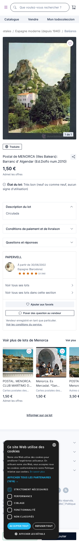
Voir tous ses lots (17, 285)
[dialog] (31, 489)
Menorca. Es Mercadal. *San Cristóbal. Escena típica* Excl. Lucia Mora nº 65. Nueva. (49, 383)
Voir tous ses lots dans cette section (30, 292)
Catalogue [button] (11, 19)
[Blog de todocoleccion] (66, 490)
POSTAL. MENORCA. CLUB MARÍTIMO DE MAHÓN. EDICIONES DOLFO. (17, 383)
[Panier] (74, 7)
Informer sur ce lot (39, 415)
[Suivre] (70, 43)
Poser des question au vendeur (42, 313)
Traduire (14, 146)
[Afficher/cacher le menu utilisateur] (5, 7)
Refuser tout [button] (44, 526)
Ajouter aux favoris (42, 304)
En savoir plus (37, 471)
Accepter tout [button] (19, 526)
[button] (39, 207)
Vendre (33, 19)
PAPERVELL (13, 257)
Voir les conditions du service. (24, 324)
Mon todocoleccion (61, 19)
